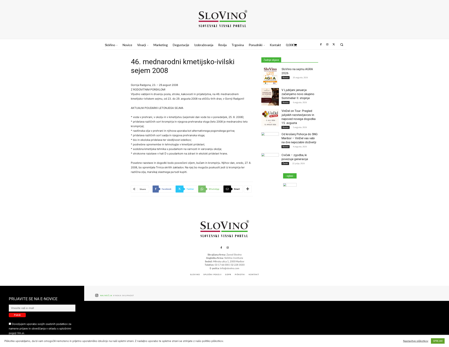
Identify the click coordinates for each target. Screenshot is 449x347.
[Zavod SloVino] (222, 19)
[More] (248, 189)
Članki (285, 163)
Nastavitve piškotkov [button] (415, 341)
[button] (342, 44)
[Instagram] (327, 44)
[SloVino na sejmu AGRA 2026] (270, 76)
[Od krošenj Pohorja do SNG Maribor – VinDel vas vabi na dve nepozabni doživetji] (270, 141)
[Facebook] (321, 44)
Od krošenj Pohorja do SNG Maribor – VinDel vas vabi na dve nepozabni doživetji (300, 138)
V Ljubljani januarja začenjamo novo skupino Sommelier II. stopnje (298, 94)
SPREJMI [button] (438, 340)
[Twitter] (333, 44)
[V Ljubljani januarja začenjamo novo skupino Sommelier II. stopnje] (270, 97)
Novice (286, 77)
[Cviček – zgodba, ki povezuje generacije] (270, 162)
